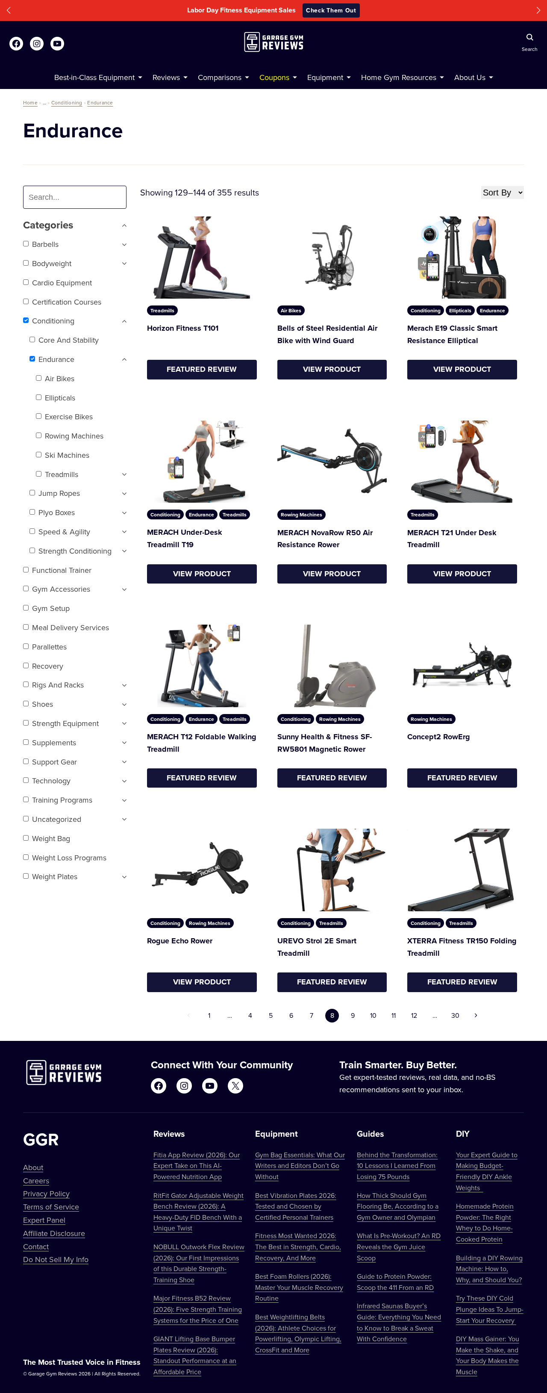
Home (30, 102)
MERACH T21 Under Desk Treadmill (452, 539)
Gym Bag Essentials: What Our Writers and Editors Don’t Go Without (300, 1165)
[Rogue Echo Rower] (202, 870)
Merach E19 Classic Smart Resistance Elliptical (452, 334)
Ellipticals (60, 397)
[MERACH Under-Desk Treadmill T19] (202, 462)
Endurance (100, 102)
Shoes (42, 704)
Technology (51, 780)
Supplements (54, 742)
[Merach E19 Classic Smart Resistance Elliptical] (462, 257)
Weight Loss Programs (69, 857)
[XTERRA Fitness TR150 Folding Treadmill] (462, 870)
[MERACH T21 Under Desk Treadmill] (462, 462)
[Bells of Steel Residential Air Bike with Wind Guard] (332, 257)
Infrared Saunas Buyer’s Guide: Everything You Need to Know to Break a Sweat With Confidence (399, 1322)
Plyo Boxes (56, 512)
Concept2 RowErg (438, 736)
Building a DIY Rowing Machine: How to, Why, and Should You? (489, 1268)
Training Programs (62, 799)
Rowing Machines (74, 435)
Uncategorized (56, 819)
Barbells (45, 244)
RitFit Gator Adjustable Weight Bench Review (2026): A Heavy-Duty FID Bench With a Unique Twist (198, 1212)
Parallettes (49, 646)
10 (373, 1015)
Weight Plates (54, 876)
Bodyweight (51, 263)
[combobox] (78, 197)
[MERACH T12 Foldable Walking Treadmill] (202, 666)
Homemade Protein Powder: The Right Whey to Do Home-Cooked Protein (485, 1222)
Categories (48, 225)
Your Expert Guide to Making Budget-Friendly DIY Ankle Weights (487, 1171)
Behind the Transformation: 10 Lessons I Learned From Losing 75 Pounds (397, 1165)
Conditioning (66, 102)
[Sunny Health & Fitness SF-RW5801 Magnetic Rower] (332, 666)
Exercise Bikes (69, 416)
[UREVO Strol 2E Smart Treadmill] (332, 870)
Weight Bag (51, 838)
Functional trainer (61, 570)
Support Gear (54, 761)
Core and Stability (68, 340)
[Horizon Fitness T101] (202, 257)
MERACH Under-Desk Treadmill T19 (184, 538)
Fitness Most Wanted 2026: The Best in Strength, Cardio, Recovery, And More (298, 1246)
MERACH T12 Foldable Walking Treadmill (201, 743)
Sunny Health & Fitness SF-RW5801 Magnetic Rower (324, 743)
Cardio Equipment (62, 282)
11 (393, 1015)
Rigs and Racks (58, 684)
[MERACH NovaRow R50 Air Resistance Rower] (332, 462)
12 (414, 1015)
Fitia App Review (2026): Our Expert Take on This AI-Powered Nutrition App (196, 1165)
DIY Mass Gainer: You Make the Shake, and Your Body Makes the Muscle (487, 1355)
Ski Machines (67, 455)
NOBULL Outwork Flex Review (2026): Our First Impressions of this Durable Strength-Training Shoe (198, 1263)
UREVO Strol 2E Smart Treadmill (316, 947)
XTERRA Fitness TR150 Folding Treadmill (462, 947)
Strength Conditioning (75, 550)
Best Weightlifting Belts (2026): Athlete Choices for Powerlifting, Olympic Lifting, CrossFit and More (298, 1333)
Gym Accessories (61, 589)
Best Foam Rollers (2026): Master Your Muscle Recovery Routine (299, 1287)
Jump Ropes (59, 493)
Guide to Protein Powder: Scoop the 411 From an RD (395, 1281)
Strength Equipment (65, 723)
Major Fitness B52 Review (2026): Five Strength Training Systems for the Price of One (197, 1309)
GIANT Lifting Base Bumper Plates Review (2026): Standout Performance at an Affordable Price (194, 1355)
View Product (332, 369)
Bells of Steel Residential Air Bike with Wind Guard (327, 334)
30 (455, 1015)
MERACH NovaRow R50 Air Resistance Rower (325, 539)
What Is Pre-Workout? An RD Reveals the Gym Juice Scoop (399, 1246)
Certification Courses (66, 301)
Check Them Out (331, 10)
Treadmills (61, 474)
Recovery (47, 666)
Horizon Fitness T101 (182, 328)
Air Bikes (59, 378)
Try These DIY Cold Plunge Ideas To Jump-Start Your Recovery (489, 1309)
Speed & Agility (64, 531)
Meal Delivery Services (70, 627)
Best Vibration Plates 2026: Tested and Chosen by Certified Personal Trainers (295, 1206)
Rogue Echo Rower (179, 940)
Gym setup (51, 608)
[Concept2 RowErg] (462, 666)
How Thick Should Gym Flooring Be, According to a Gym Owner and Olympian (397, 1206)
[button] (8, 10)
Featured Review (202, 369)
